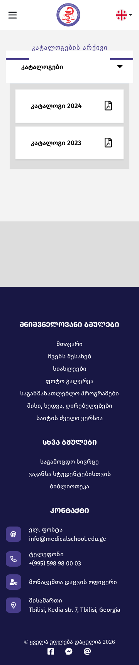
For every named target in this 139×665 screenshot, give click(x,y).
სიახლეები (69, 368)
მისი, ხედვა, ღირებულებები (69, 405)
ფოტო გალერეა (69, 381)
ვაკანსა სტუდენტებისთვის (70, 474)
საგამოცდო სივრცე (69, 461)
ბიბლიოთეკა (69, 486)
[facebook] (52, 651)
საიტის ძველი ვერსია (69, 418)
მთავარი (69, 344)
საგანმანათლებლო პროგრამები (69, 393)
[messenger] (70, 651)
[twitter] (88, 651)
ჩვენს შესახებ (69, 356)
